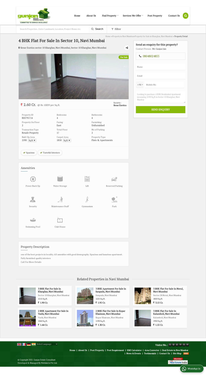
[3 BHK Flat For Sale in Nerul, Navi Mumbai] (143, 296)
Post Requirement (115, 350)
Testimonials (150, 353)
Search (98, 29)
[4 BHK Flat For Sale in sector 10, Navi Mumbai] (73, 98)
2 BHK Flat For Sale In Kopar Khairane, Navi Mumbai (110, 312)
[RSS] (186, 353)
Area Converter (152, 350)
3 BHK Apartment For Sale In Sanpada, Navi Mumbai (111, 290)
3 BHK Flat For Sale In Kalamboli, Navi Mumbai (166, 312)
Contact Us (174, 15)
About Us (91, 15)
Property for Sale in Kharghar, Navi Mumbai (153, 36)
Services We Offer (132, 15)
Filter (117, 29)
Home (77, 15)
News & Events (133, 353)
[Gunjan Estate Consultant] (34, 15)
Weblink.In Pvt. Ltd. (49, 363)
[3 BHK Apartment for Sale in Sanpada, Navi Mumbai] (85, 296)
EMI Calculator (134, 350)
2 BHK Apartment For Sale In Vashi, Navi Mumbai (53, 312)
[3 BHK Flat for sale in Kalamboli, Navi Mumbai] (143, 318)
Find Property (109, 15)
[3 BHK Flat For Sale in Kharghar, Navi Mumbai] (27, 296)
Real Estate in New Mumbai (175, 350)
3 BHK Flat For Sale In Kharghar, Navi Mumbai (50, 290)
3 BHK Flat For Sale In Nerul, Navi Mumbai (168, 290)
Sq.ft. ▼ (32, 140)
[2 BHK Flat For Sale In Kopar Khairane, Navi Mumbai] (85, 318)
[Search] (185, 16)
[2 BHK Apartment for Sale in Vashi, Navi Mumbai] (27, 318)
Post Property (155, 15)
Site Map (177, 353)
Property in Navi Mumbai (122, 36)
